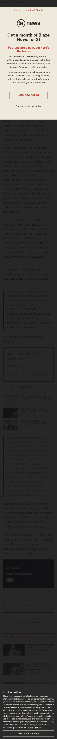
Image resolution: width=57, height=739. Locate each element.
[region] (28, 711)
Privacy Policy (34, 728)
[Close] (53, 688)
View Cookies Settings (28, 733)
